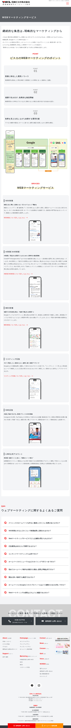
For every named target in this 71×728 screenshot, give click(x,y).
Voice (44, 659)
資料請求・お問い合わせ (46, 671)
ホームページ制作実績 (26, 649)
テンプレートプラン (25, 646)
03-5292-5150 (38, 700)
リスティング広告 (25, 667)
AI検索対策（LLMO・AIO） (27, 659)
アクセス (5, 646)
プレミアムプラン (25, 644)
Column (44, 648)
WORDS (44, 664)
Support (8, 653)
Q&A (43, 653)
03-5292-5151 (38, 699)
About (7, 638)
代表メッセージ (7, 641)
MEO (21, 664)
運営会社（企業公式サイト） (10, 649)
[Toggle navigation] (67, 3)
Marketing (28, 656)
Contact (46, 638)
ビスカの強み (6, 644)
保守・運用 (5, 657)
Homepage (28, 638)
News (44, 643)
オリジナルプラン (25, 641)
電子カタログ (43, 668)
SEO (21, 662)
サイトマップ (43, 676)
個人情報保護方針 (44, 674)
